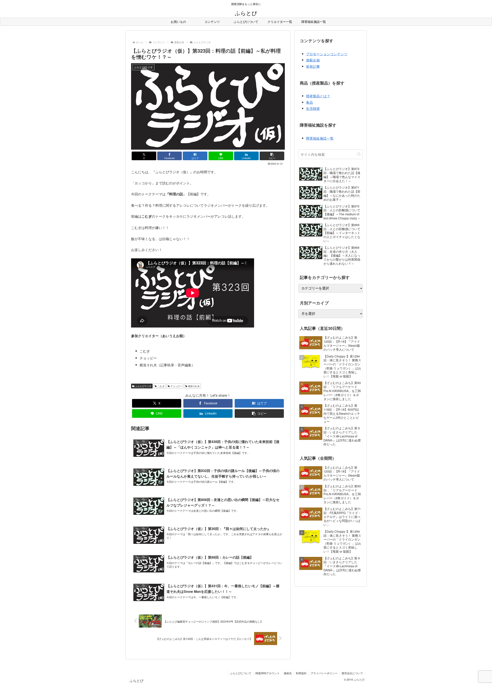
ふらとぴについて (240, 673)
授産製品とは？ (318, 95)
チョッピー (176, 386)
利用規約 (301, 673)
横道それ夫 (194, 386)
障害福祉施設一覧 (320, 138)
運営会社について (352, 673)
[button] (272, 156)
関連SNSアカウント (267, 673)
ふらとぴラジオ (143, 386)
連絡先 (288, 673)
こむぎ (161, 386)
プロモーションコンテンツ (326, 53)
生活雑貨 (313, 108)
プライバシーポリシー (324, 673)
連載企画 (313, 59)
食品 (309, 102)
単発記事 (313, 66)
